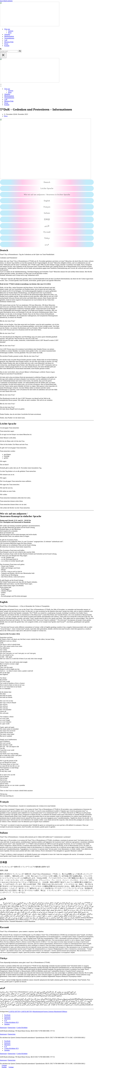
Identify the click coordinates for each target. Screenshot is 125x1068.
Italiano (47, 213)
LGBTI (11, 1011)
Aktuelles (7, 34)
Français (47, 207)
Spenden (7, 1024)
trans (65, 1011)
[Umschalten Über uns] (34, 89)
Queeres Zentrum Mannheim (52, 1011)
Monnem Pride (8, 42)
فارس (46, 226)
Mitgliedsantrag (9, 36)
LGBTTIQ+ (17, 1011)
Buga (10, 32)
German (4, 1065)
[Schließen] (3, 55)
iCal (5, 1020)
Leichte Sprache (47, 188)
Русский (46, 232)
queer (41, 1011)
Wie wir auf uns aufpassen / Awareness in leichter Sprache (47, 194)
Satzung (10, 31)
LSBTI (23, 1011)
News (6, 116)
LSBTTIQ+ (29, 1011)
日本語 (47, 219)
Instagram (7, 1017)
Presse (6, 44)
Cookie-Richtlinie (22, 1027)
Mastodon (7, 1019)
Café (5, 40)
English (47, 201)
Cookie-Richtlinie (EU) (11, 1022)
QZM (62, 1011)
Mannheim (36, 1011)
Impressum (3, 1027)
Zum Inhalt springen (6, 1)
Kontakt (6, 45)
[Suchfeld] (0, 49)
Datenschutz (11, 1027)
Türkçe (47, 238)
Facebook (7, 1015)
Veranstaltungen (9, 38)
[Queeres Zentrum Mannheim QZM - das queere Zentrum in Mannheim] (29, 25)
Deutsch (47, 182)
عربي (47, 244)
